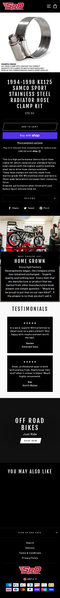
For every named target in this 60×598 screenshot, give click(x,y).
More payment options (29, 142)
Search (30, 542)
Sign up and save (30, 533)
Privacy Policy (30, 557)
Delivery (30, 547)
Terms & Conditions (30, 552)
